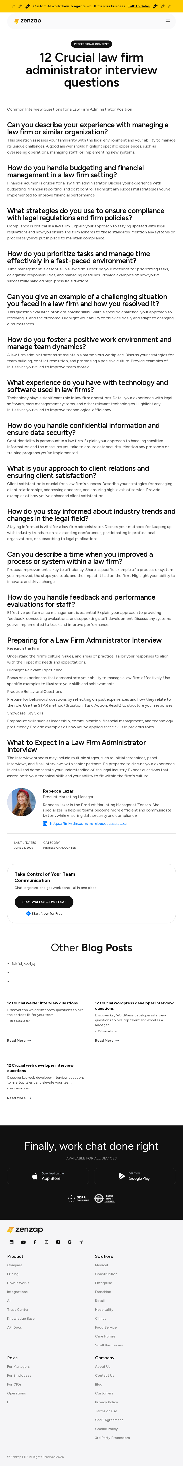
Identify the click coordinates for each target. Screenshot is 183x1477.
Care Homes (105, 1336)
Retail (100, 1301)
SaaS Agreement (109, 1420)
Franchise (103, 1292)
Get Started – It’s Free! (44, 902)
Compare (14, 1265)
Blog (98, 1384)
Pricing (13, 1274)
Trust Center (18, 1309)
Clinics (100, 1318)
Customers (104, 1393)
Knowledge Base (21, 1318)
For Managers (18, 1366)
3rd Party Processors (112, 1438)
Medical (101, 1265)
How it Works (18, 1283)
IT (8, 1402)
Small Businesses (109, 1345)
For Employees (19, 1375)
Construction (106, 1274)
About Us (102, 1366)
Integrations (17, 1292)
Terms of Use (106, 1411)
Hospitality (104, 1309)
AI (8, 1301)
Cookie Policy (106, 1429)
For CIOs (14, 1384)
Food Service (106, 1327)
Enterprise (103, 1283)
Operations (16, 1393)
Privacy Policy (106, 1402)
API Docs (14, 1327)
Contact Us (104, 1375)
